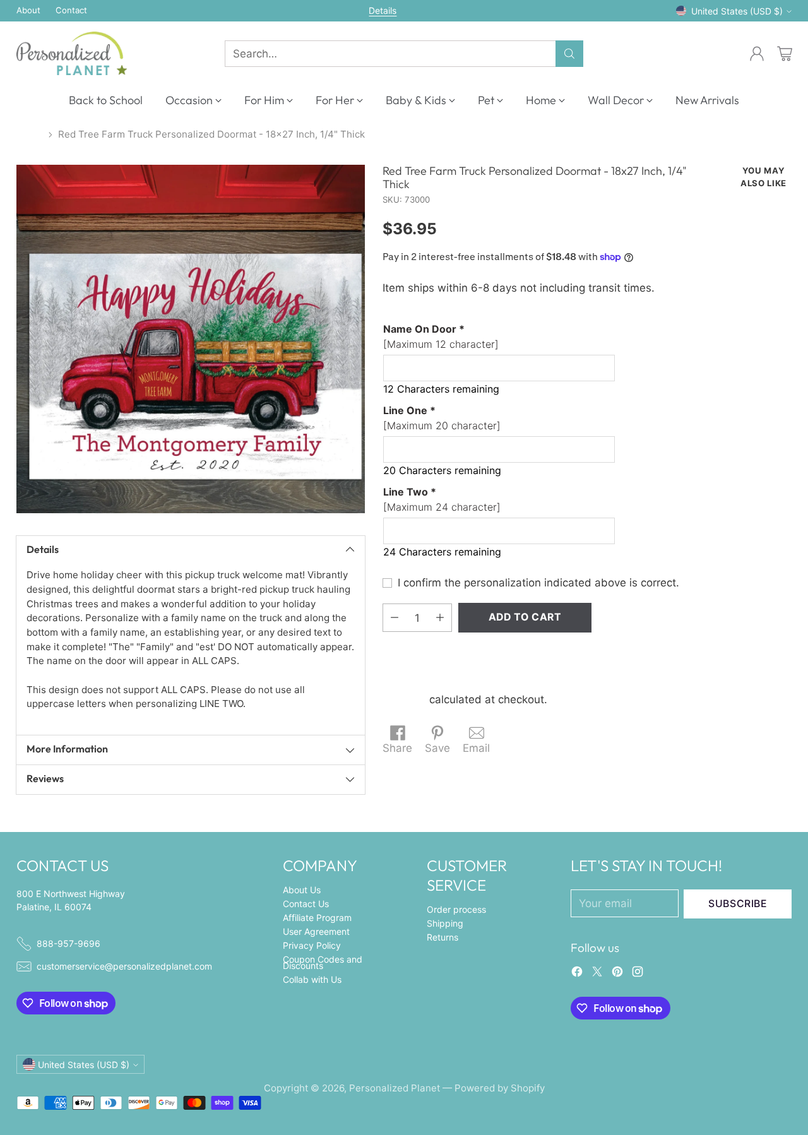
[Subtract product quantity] (394, 617)
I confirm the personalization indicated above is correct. (538, 582)
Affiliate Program (317, 917)
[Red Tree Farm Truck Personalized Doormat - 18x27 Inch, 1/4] (190, 339)
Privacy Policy (312, 945)
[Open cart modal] (785, 54)
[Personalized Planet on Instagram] (637, 974)
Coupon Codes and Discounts (322, 962)
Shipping (404, 698)
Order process (456, 909)
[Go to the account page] (757, 54)
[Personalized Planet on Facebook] (577, 974)
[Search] (569, 53)
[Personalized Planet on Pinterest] (617, 974)
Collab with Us (312, 979)
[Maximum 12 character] (441, 336)
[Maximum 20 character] (442, 418)
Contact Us (306, 903)
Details (382, 10)
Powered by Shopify (499, 1088)
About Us (302, 889)
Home (29, 134)
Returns (442, 937)
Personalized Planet (394, 1088)
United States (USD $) (737, 11)
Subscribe (738, 904)
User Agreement (316, 931)
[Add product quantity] (440, 617)
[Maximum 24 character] (442, 499)
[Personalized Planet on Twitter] (597, 974)
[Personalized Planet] (71, 53)
